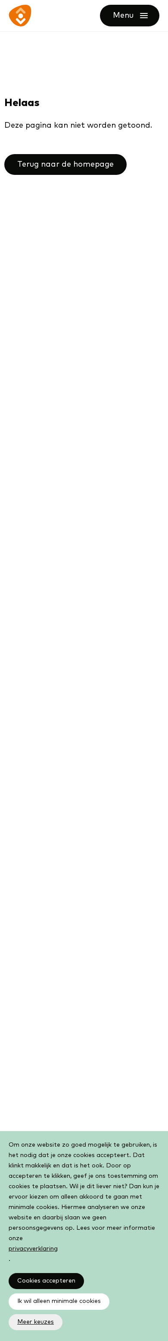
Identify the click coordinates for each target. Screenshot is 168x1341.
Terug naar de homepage (65, 164)
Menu (136, 15)
